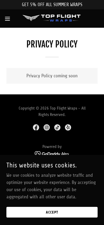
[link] (52, 18)
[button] (9, 18)
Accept (52, 212)
